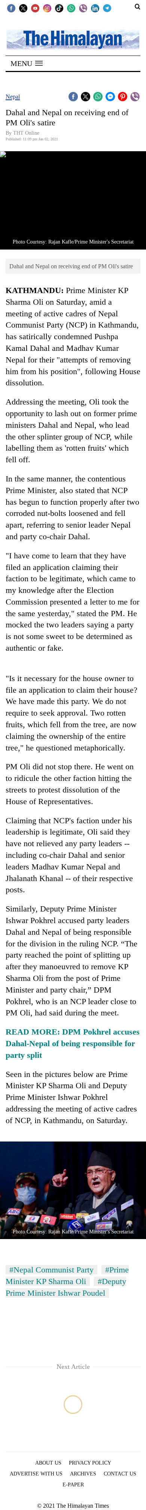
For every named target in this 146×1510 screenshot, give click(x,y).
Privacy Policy (90, 1463)
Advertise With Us (36, 1474)
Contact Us (120, 1474)
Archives (83, 1474)
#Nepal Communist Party (51, 1269)
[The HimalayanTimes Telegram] (107, 8)
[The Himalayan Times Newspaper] (73, 39)
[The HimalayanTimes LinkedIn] (95, 8)
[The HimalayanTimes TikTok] (59, 8)
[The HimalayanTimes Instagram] (47, 8)
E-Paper (73, 1484)
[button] (27, 63)
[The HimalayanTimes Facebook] (11, 8)
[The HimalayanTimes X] (23, 8)
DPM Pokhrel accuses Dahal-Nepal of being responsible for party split (73, 1043)
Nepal (13, 96)
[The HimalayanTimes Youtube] (35, 8)
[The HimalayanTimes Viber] (83, 8)
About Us (48, 1463)
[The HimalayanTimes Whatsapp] (71, 8)
